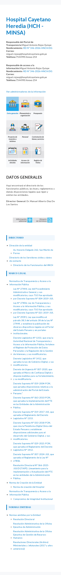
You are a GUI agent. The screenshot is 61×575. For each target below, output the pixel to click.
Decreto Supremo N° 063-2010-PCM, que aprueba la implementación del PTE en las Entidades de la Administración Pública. (32, 402)
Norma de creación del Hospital (28, 487)
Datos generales (12, 113)
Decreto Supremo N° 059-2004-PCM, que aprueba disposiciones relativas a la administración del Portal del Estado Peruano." (33, 388)
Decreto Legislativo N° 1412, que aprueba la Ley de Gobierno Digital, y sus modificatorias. (33, 361)
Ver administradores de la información (26, 91)
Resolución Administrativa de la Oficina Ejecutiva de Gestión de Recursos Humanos (32, 534)
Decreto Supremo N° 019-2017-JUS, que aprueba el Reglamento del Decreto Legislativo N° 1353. (33, 415)
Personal (25, 137)
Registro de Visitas (38, 161)
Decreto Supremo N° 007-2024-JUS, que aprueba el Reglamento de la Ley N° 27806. (33, 457)
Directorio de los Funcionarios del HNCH (33, 265)
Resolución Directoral (24, 519)
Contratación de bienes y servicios (38, 138)
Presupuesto (37, 113)
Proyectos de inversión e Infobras (12, 139)
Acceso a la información (25, 161)
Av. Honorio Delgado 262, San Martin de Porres (33, 251)
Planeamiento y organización (25, 114)
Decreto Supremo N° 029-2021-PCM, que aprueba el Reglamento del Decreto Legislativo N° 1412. (33, 446)
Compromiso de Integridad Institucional (33, 499)
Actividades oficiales (12, 161)
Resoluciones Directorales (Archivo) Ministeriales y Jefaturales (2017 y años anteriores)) (33, 545)
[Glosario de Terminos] (42, 220)
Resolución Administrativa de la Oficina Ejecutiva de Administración (32, 525)
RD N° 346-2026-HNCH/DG (37, 48)
